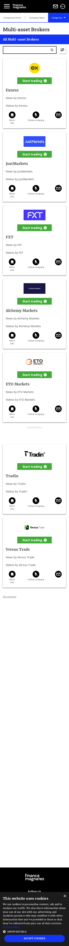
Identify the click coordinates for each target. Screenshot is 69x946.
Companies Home (12, 17)
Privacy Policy (11, 927)
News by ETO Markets (20, 392)
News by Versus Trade (20, 557)
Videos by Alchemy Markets (23, 326)
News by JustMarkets (19, 171)
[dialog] (34, 919)
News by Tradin (16, 484)
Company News (37, 17)
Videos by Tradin (16, 491)
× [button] (64, 896)
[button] (34, 931)
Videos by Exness (17, 105)
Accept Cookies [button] (34, 938)
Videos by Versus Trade (21, 565)
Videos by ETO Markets (20, 399)
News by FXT (14, 245)
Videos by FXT (14, 252)
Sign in (63, 6)
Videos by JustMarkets (20, 179)
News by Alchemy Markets (22, 318)
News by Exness (16, 98)
